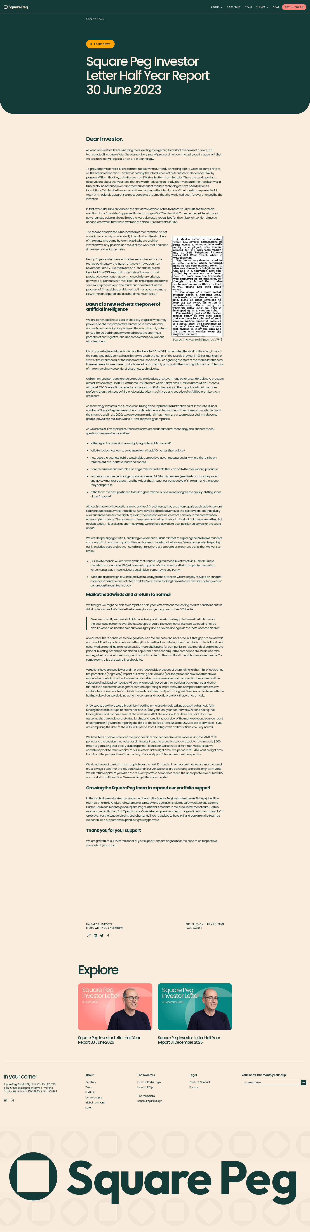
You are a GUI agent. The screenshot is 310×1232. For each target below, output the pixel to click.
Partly (176, 570)
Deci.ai (136, 570)
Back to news (95, 19)
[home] (21, 7)
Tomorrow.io (158, 570)
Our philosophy (93, 1097)
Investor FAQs (145, 1087)
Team (88, 1087)
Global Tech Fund (95, 1102)
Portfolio (234, 7)
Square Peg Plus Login (149, 1101)
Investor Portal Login (149, 1082)
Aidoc (145, 570)
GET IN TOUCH (294, 7)
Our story (90, 1082)
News (276, 7)
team (248, 7)
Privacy (193, 1087)
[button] (217, 7)
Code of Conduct (199, 1082)
